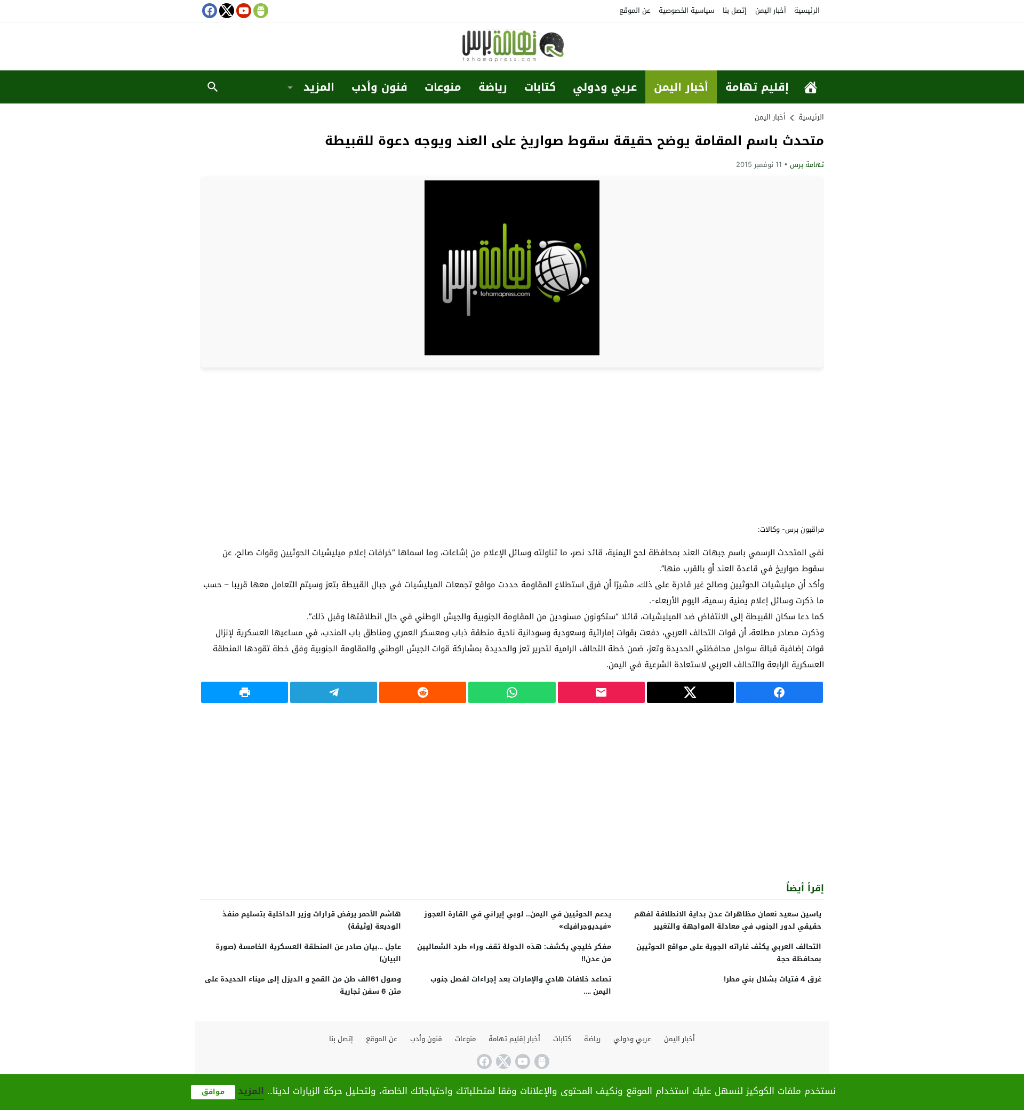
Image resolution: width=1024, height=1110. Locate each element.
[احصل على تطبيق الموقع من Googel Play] (259, 10)
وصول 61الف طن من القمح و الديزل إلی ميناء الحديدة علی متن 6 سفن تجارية (303, 985)
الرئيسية (807, 10)
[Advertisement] (512, 445)
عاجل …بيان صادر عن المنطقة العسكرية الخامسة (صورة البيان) (308, 952)
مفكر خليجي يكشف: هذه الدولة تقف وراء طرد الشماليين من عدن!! (514, 952)
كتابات (540, 87)
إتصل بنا (735, 10)
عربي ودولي (605, 87)
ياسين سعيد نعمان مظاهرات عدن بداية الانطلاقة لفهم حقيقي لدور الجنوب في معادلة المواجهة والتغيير (727, 920)
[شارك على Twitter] (690, 692)
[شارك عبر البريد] (601, 692)
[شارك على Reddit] (422, 692)
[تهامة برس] (512, 47)
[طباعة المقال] (244, 692)
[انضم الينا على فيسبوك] (208, 10)
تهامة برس (807, 164)
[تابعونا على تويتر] (225, 10)
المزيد (318, 87)
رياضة (492, 87)
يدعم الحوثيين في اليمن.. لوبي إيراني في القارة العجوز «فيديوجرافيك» (517, 920)
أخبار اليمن (770, 10)
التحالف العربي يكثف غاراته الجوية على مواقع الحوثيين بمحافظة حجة (728, 952)
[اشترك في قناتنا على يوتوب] (242, 10)
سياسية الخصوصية (686, 10)
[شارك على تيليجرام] (333, 692)
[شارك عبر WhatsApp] (512, 692)
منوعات (443, 87)
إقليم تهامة (757, 87)
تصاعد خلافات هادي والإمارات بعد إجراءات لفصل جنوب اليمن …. (520, 985)
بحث (213, 86)
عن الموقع (635, 10)
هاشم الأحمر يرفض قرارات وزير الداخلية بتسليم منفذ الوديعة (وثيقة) (311, 920)
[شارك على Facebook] (779, 692)
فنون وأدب (379, 87)
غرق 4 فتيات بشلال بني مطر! (772, 979)
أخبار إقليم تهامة (514, 1038)
